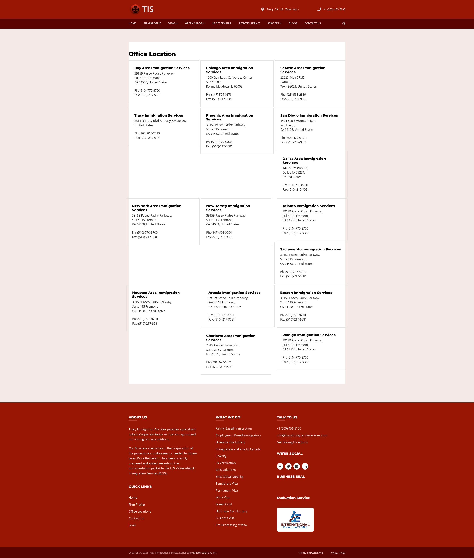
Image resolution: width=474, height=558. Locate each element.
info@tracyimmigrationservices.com (302, 435)
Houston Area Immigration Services (156, 295)
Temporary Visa (227, 483)
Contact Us (313, 23)
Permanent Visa (227, 490)
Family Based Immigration (234, 428)
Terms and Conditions (311, 552)
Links (132, 525)
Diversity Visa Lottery (230, 442)
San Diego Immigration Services (309, 115)
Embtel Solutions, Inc (204, 552)
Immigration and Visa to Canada (238, 449)
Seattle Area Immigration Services (303, 70)
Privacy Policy (337, 552)
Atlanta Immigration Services (309, 206)
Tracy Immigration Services (158, 115)
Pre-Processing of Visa (231, 525)
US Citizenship (221, 23)
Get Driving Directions (292, 442)
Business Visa (225, 518)
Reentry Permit (249, 23)
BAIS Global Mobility (229, 477)
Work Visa (223, 497)
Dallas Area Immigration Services (304, 161)
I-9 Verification (226, 463)
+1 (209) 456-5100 (334, 9)
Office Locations (140, 511)
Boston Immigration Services (306, 293)
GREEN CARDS (193, 23)
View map (291, 9)
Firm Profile (152, 23)
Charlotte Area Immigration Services (231, 338)
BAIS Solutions (226, 470)
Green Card (224, 504)
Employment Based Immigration (238, 435)
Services (273, 23)
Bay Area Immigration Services (162, 68)
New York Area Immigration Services (156, 208)
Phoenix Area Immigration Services (229, 117)
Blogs (293, 23)
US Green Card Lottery (231, 511)
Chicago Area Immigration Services (229, 70)
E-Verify (221, 456)
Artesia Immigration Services (234, 293)
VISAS (171, 23)
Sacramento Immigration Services (310, 249)
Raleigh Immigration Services (309, 335)
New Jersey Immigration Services (228, 208)
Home (132, 23)
